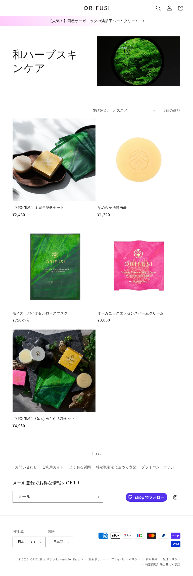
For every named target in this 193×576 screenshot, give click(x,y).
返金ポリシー (97, 559)
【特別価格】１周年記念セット (38, 208)
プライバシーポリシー (159, 467)
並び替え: (100, 110)
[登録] (97, 497)
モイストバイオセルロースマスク (40, 313)
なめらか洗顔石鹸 (112, 208)
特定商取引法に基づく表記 (162, 564)
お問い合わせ (26, 467)
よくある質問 (80, 467)
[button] (10, 8)
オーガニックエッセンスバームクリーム (131, 313)
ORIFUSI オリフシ (42, 559)
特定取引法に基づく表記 (116, 467)
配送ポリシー (171, 559)
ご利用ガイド (53, 467)
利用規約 (152, 559)
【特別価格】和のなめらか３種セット (44, 419)
